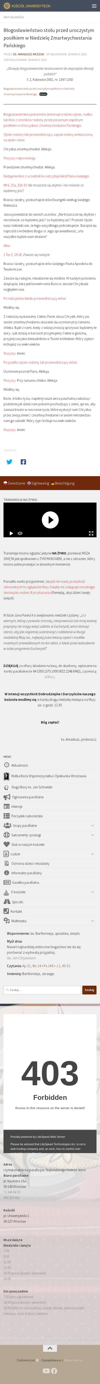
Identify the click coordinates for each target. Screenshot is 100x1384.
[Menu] (94, 6)
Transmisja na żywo (20, 499)
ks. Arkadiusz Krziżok (28, 54)
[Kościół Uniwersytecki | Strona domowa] (35, 6)
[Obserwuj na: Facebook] (54, 1371)
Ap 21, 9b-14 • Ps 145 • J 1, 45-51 (46, 965)
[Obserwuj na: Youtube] (46, 1371)
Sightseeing (40, 483)
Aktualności (13, 17)
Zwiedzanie (17, 483)
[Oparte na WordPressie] (37, 1360)
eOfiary (49, 677)
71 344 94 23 (11, 1192)
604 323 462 (11, 1197)
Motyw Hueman (73, 1360)
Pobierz (43, 94)
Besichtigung (64, 483)
